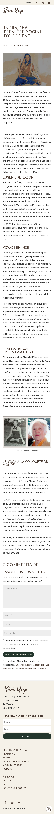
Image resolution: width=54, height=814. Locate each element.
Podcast (8, 769)
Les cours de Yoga (15, 750)
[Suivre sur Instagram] (42, 3)
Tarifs (6, 758)
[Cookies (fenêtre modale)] (49, 809)
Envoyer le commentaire (18, 654)
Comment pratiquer (16, 762)
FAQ (5, 785)
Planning (9, 754)
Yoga (45, 111)
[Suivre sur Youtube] (49, 3)
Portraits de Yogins (15, 46)
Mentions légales (14, 788)
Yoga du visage (12, 765)
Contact (8, 781)
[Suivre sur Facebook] (36, 3)
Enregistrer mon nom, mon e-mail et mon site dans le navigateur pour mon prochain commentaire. (26, 644)
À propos (8, 777)
